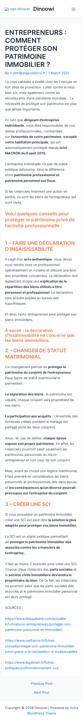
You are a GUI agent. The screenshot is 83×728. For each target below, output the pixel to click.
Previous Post (41, 683)
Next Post (41, 692)
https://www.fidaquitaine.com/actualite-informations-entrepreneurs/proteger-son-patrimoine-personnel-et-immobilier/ (38, 624)
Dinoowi (43, 8)
